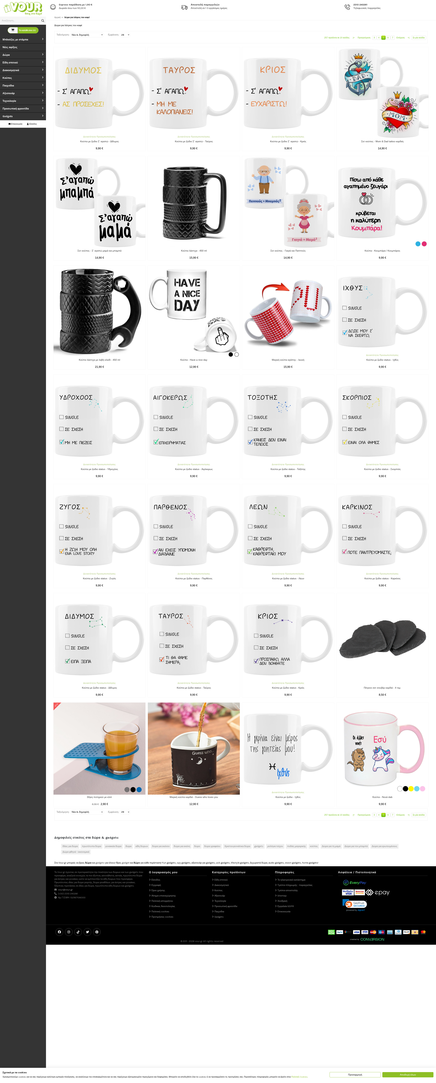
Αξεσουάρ (9, 93)
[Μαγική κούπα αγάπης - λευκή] (288, 312)
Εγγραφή (156, 885)
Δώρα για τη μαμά (331, 846)
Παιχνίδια (8, 85)
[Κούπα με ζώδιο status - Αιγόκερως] (194, 421)
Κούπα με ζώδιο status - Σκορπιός (382, 469)
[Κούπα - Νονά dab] (383, 749)
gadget (125, 862)
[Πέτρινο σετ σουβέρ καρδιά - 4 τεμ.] (383, 639)
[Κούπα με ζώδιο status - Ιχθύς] (383, 312)
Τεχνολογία (9, 100)
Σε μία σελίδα (419, 37)
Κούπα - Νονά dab (382, 797)
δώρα (128, 846)
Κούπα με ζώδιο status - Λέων (288, 578)
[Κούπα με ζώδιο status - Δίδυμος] (99, 639)
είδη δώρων (142, 846)
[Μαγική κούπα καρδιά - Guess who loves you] (194, 749)
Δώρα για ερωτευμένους (384, 846)
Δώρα (6, 54)
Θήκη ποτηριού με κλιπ (99, 797)
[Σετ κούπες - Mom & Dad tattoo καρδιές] (383, 93)
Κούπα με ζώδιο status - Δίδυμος (99, 687)
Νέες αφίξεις (10, 47)
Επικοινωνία (16, 124)
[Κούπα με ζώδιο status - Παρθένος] (194, 530)
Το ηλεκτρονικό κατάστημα (291, 879)
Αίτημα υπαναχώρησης (163, 895)
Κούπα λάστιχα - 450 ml (194, 250)
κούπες (314, 846)
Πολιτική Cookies (299, 1077)
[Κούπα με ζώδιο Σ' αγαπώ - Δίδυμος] (99, 93)
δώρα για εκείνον (161, 846)
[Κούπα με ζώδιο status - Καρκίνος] (383, 530)
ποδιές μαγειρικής (296, 846)
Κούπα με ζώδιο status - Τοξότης (288, 469)
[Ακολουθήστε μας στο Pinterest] (97, 932)
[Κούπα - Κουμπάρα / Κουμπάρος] (383, 202)
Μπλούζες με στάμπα (15, 39)
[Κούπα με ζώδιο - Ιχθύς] (288, 749)
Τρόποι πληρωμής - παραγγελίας (295, 885)
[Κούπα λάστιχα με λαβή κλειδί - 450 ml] (99, 312)
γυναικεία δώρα (113, 846)
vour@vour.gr (65, 889)
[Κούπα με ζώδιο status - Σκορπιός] (383, 421)
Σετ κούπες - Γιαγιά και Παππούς (288, 250)
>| (408, 37)
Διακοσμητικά (11, 70)
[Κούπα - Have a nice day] (194, 312)
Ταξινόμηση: (63, 34)
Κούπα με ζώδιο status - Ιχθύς (382, 359)
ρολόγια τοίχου (275, 846)
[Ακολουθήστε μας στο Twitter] (87, 932)
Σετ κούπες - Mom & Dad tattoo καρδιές (382, 141)
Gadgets (8, 116)
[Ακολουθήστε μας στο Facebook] (59, 932)
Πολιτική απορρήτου (162, 901)
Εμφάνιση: (113, 34)
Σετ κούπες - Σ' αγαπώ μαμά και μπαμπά (99, 250)
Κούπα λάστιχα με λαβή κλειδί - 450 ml (99, 359)
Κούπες (7, 77)
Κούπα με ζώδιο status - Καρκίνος (382, 578)
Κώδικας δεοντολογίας (163, 906)
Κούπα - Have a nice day (193, 359)
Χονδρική (282, 901)
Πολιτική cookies (160, 911)
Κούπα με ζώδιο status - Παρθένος (193, 578)
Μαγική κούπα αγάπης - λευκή (288, 359)
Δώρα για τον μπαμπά (356, 846)
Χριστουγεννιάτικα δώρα (237, 846)
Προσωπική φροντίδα (16, 108)
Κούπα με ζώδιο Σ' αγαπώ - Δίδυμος (99, 141)
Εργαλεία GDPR (285, 906)
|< (354, 37)
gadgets (258, 846)
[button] (42, 20)
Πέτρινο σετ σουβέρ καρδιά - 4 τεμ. (382, 687)
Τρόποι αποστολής (287, 890)
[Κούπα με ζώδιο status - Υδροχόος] (99, 421)
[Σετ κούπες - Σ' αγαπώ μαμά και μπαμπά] (99, 202)
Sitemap (282, 895)
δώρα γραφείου (212, 846)
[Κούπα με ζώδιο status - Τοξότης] (288, 421)
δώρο (197, 846)
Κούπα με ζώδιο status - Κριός (288, 687)
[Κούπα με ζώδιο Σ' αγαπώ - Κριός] (288, 93)
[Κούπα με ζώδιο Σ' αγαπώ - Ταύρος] (194, 93)
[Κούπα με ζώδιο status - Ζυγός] (99, 530)
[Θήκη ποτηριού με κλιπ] (99, 749)
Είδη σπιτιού (10, 62)
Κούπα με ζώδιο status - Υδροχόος (99, 469)
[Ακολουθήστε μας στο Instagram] (69, 932)
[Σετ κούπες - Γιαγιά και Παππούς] (288, 202)
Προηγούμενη (364, 37)
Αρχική (57, 17)
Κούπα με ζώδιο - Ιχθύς (288, 797)
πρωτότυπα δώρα (91, 846)
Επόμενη (400, 37)
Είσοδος (33, 124)
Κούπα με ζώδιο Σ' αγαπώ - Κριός (288, 141)
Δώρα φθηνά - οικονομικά (76, 851)
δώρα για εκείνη (182, 846)
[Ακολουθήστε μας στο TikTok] (78, 932)
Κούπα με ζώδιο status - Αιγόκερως (194, 469)
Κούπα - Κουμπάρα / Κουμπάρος (382, 250)
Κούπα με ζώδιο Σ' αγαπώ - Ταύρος (194, 141)
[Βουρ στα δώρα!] (23, 8)
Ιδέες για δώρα (70, 846)
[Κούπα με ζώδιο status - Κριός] (288, 639)
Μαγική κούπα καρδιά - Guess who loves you (194, 797)
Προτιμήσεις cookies (162, 916)
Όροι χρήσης (158, 890)
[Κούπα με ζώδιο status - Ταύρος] (194, 639)
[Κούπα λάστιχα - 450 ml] (194, 202)
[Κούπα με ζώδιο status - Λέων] (288, 530)
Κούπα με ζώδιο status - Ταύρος (194, 687)
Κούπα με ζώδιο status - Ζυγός (99, 578)
